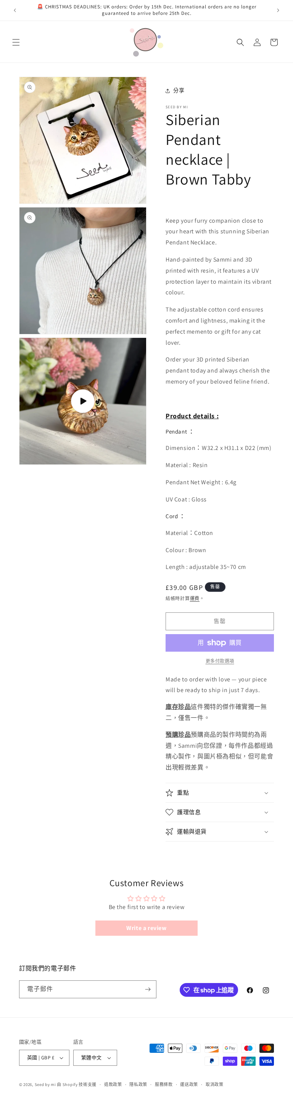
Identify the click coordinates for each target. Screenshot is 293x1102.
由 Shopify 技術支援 (77, 1084)
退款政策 (113, 1084)
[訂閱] (147, 989)
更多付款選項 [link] (220, 661)
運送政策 (189, 1084)
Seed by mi (45, 1084)
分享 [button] (178, 90)
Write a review (146, 928)
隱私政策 (138, 1084)
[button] (16, 42)
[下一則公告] (278, 10)
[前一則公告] (14, 10)
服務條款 (164, 1084)
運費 (195, 598)
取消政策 (215, 1084)
